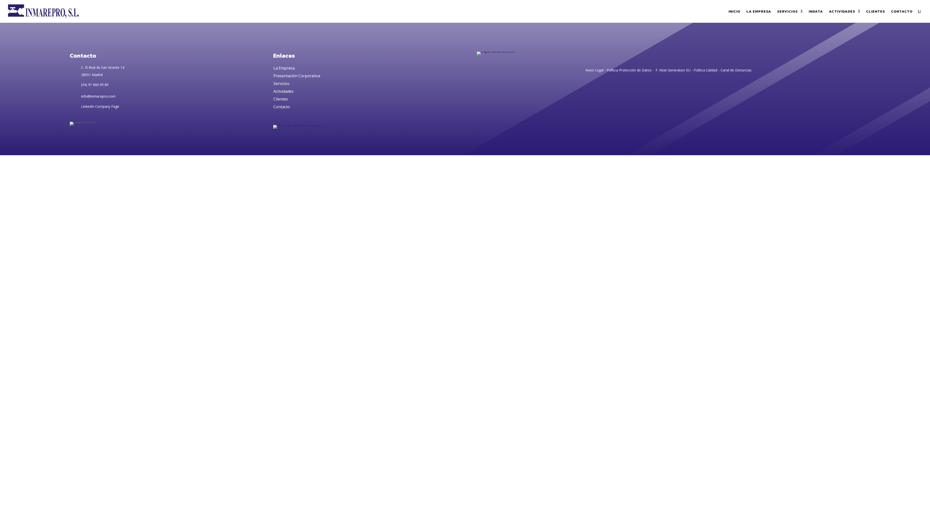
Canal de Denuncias (736, 70)
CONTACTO (902, 12)
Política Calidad (705, 70)
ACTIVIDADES (842, 12)
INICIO (734, 12)
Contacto (281, 106)
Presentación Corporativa (296, 75)
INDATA (816, 12)
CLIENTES (875, 12)
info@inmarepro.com (98, 96)
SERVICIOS (787, 12)
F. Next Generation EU (673, 70)
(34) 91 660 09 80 (94, 84)
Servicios (281, 83)
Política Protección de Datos (628, 70)
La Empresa (284, 68)
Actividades (283, 91)
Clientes (280, 99)
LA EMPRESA (758, 12)
